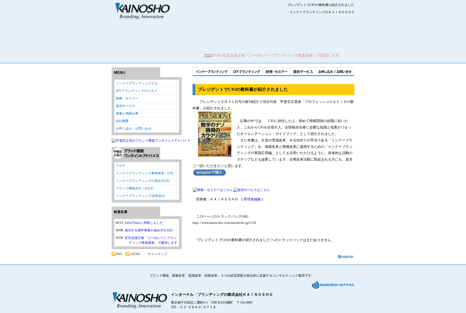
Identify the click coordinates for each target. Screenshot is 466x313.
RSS (119, 254)
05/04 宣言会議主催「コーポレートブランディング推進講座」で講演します (276, 55)
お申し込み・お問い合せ (133, 128)
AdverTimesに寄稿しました (143, 223)
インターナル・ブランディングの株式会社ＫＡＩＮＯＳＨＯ (222, 294)
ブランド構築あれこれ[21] (134, 188)
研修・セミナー (276, 71)
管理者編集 (252, 199)
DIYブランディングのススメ (136, 91)
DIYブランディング (246, 71)
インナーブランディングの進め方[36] (143, 181)
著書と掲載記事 (127, 113)
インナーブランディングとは (137, 83)
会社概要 (122, 121)
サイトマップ (157, 254)
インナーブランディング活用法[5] (140, 196)
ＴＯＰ (120, 166)
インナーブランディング (211, 71)
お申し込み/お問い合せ (335, 71)
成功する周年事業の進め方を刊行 (149, 230)
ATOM (135, 254)
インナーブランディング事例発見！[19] (144, 173)
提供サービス (303, 71)
